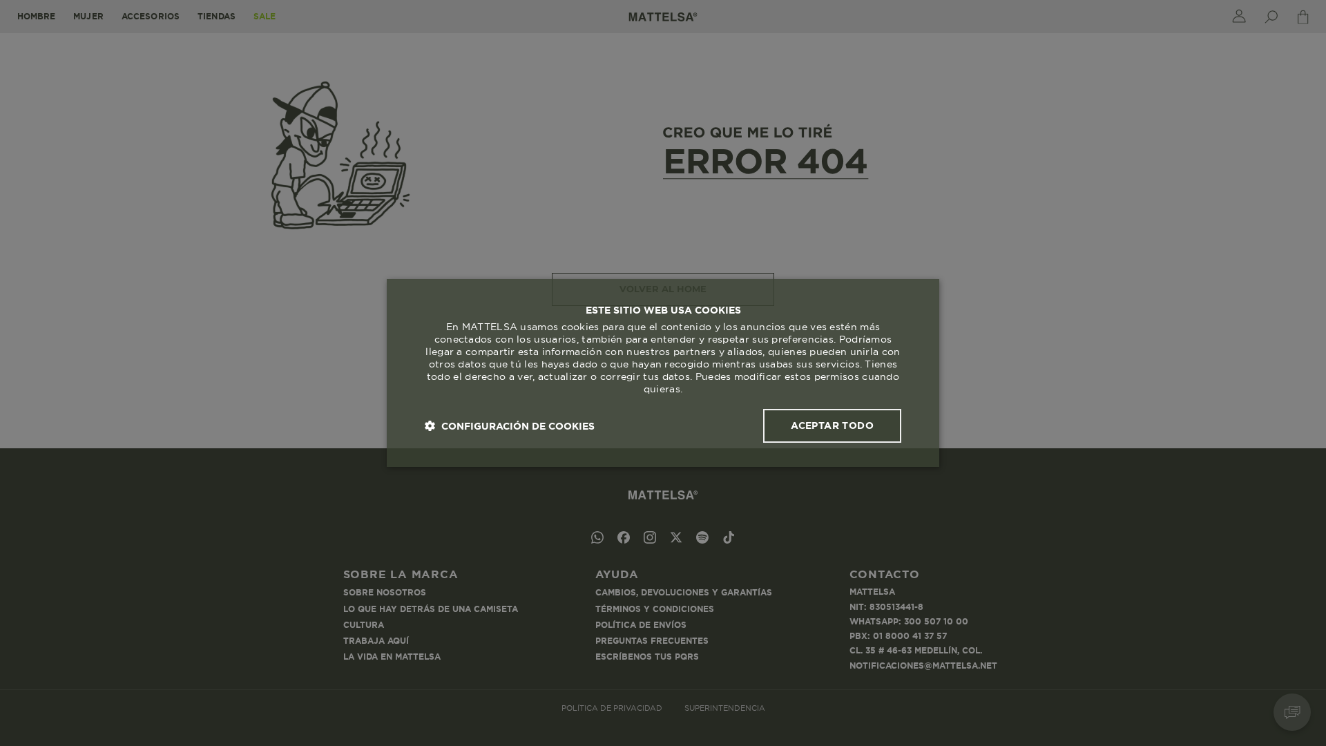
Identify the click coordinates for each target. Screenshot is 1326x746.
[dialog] (663, 373)
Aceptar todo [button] (832, 425)
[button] (510, 425)
